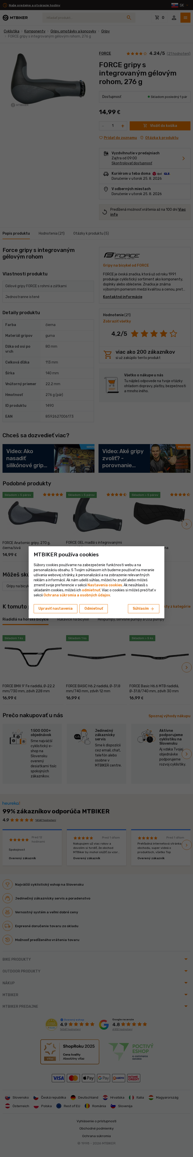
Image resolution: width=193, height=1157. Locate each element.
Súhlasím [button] (144, 609)
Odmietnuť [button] (93, 608)
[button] (91, 590)
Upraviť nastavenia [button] (55, 608)
